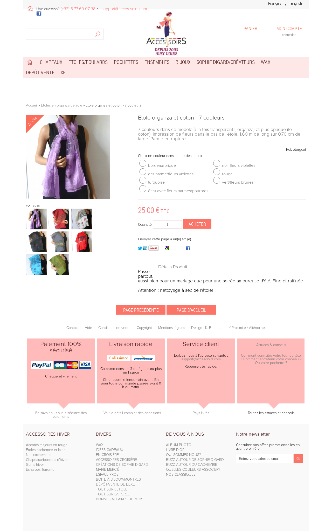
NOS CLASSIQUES (181, 474)
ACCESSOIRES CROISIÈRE (116, 460)
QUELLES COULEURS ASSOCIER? (193, 470)
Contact (72, 328)
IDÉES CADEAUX (109, 450)
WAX (99, 445)
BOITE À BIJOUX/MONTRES (118, 479)
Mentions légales (171, 328)
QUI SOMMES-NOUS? (183, 455)
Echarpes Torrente (40, 470)
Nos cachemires (38, 455)
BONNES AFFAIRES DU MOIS (119, 499)
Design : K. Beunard (207, 328)
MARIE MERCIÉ (107, 470)
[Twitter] (140, 249)
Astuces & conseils (271, 345)
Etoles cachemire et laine (46, 450)
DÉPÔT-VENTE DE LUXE (115, 484)
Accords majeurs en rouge (46, 445)
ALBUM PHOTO (178, 445)
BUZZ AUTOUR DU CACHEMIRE (191, 465)
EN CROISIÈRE (107, 455)
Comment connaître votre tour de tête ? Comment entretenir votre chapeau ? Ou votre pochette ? (271, 359)
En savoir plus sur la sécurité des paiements (61, 415)
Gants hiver (35, 465)
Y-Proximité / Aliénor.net (247, 328)
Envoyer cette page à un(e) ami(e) (164, 239)
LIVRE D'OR (175, 450)
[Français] (274, 3)
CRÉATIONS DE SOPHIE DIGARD (122, 465)
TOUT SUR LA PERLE (113, 494)
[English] (296, 3)
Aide (88, 328)
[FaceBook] (188, 249)
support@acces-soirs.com (201, 359)
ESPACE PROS (107, 474)
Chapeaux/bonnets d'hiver (47, 460)
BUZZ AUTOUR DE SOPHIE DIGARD (195, 460)
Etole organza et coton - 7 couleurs (181, 118)
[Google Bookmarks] (167, 249)
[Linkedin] (145, 249)
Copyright (144, 328)
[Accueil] (166, 32)
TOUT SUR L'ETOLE (111, 489)
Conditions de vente (114, 328)
